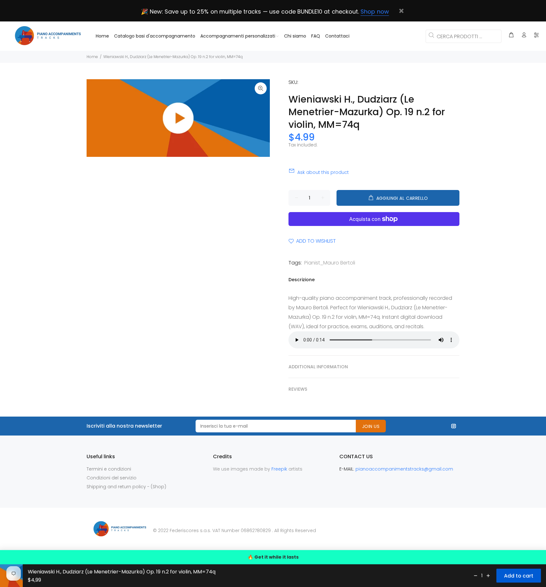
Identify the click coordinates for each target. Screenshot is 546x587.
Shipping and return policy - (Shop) (126, 486)
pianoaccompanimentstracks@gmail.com (404, 469)
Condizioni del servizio (111, 478)
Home (92, 56)
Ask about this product (323, 172)
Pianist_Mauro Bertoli (329, 262)
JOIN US (370, 426)
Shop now (375, 11)
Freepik (279, 469)
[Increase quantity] (488, 575)
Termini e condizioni (109, 469)
